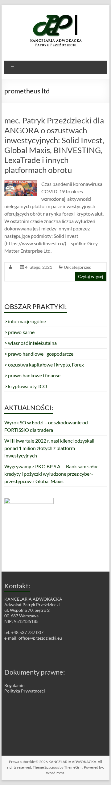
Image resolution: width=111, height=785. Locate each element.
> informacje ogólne (25, 321)
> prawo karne (19, 332)
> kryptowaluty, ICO (25, 386)
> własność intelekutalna (30, 343)
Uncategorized (78, 267)
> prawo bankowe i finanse (32, 375)
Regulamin (14, 685)
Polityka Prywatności (24, 690)
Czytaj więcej (90, 276)
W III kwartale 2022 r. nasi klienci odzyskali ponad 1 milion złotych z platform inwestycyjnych (49, 448)
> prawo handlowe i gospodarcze (38, 354)
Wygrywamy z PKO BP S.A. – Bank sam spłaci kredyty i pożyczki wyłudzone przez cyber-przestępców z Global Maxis (52, 473)
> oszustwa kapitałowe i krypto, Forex (44, 364)
